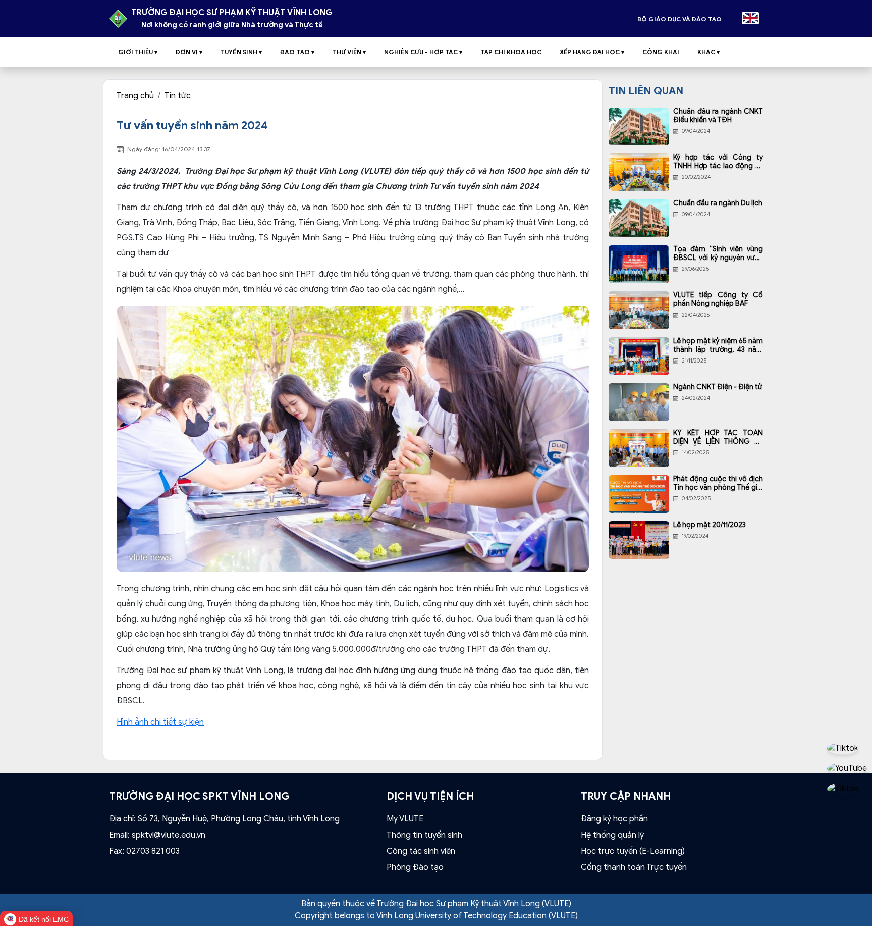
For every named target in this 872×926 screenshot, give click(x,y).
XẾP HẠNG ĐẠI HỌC (592, 52)
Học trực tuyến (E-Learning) (633, 851)
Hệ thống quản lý (612, 835)
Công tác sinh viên (421, 851)
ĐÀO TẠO (297, 52)
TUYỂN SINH (241, 52)
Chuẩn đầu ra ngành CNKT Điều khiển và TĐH (718, 116)
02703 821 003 (153, 851)
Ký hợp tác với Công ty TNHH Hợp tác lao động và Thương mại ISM (718, 162)
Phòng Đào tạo (415, 867)
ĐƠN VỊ (189, 52)
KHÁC (708, 52)
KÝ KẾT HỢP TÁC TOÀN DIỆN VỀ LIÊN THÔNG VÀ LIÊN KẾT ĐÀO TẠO (718, 437)
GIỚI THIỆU (137, 52)
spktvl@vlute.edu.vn (168, 835)
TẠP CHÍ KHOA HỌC (510, 52)
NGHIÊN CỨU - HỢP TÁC (423, 52)
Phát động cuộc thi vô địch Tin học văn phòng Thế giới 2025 (718, 483)
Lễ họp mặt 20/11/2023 (709, 525)
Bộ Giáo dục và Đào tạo (679, 19)
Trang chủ (135, 96)
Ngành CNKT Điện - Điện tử (717, 387)
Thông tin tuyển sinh (424, 835)
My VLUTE (405, 819)
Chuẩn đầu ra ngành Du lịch (717, 203)
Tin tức (178, 96)
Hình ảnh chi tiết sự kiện (160, 722)
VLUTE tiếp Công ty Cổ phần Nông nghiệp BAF (718, 299)
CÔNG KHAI (660, 52)
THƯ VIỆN (349, 52)
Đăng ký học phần (614, 819)
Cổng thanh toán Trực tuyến (634, 867)
